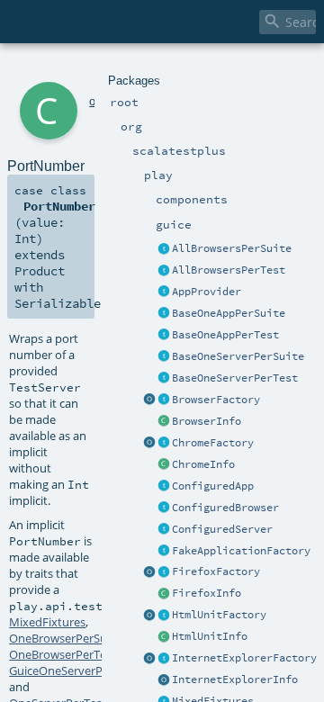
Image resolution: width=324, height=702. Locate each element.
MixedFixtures (47, 622)
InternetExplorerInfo (235, 679)
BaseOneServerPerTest (235, 378)
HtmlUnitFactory (219, 614)
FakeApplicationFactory (241, 550)
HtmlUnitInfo (210, 636)
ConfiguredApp (213, 486)
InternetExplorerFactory (244, 658)
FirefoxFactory (216, 571)
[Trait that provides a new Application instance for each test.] (164, 335)
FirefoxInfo (206, 593)
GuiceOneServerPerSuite (74, 670)
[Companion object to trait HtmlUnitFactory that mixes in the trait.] (149, 615)
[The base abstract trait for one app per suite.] (164, 314)
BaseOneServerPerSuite (238, 356)
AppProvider (206, 291)
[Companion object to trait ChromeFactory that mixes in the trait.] (149, 443)
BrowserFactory (216, 399)
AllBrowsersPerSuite (232, 248)
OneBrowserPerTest (62, 654)
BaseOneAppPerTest (225, 334)
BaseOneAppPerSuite (228, 313)
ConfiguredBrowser (225, 507)
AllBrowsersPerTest (228, 270)
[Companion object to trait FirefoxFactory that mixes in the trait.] (149, 572)
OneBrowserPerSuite (65, 638)
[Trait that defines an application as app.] (164, 292)
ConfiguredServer (222, 529)
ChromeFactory (213, 442)
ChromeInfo (203, 464)
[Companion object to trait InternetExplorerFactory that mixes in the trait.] (149, 659)
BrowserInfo (206, 421)
